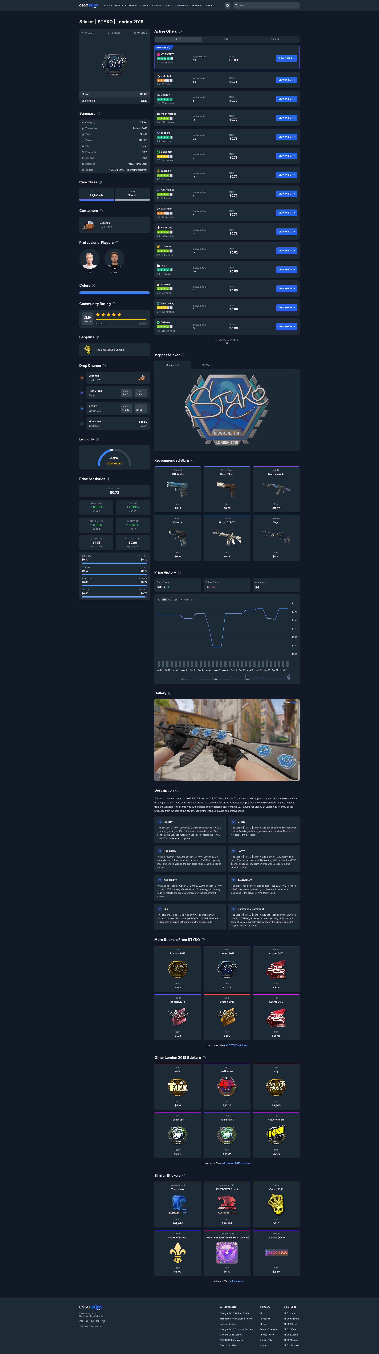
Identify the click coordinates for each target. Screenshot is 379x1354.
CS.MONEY (167, 54)
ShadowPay (167, 303)
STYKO (143, 140)
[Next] (295, 740)
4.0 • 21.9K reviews (166, 330)
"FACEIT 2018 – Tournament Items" (128, 169)
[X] (88, 1321)
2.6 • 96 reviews (165, 84)
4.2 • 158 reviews (165, 255)
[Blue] (114, 292)
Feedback (265, 1318)
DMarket (166, 322)
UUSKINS (166, 246)
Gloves (155, 5)
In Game (89, 33)
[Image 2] (229, 777)
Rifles (131, 5)
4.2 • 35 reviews (164, 179)
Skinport (165, 94)
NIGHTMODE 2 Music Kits (232, 1340)
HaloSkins (166, 227)
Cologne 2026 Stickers (231, 1334)
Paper (144, 146)
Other (207, 5)
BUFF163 (166, 75)
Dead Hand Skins (228, 1345)
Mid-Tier (119, 5)
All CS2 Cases (290, 1324)
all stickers (236, 1281)
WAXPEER (166, 208)
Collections (180, 5)
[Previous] (159, 740)
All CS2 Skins (290, 1313)
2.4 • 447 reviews (165, 217)
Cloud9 (143, 134)
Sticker (143, 122)
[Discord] (82, 1321)
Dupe (164, 265)
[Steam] (104, 1321)
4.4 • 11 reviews (164, 274)
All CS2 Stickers (291, 1318)
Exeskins (166, 170)
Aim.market (167, 189)
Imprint (263, 1345)
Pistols (107, 5)
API (261, 1313)
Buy (178, 39)
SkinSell (165, 284)
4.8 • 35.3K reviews (166, 103)
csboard (165, 132)
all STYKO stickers (236, 1045)
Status (263, 1324)
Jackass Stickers (228, 1324)
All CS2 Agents (291, 1334)
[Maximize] (296, 373)
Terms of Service (268, 1329)
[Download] (159, 776)
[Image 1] (224, 777)
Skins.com (166, 151)
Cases (167, 5)
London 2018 (140, 128)
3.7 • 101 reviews (165, 160)
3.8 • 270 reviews (165, 122)
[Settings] (228, 5)
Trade (275, 39)
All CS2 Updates (292, 1345)
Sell (227, 39)
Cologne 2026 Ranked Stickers (235, 1313)
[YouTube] (99, 1321)
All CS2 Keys (290, 1329)
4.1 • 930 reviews (165, 198)
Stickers (195, 5)
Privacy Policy (267, 1334)
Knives (143, 5)
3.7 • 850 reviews (165, 312)
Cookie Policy (267, 1340)
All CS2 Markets (291, 1340)
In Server (115, 33)
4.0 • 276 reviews (165, 236)
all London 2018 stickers (236, 1163)
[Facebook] (93, 1321)
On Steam (142, 33)
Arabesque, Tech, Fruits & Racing (236, 1318)
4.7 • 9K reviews (165, 62)
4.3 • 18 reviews (164, 141)
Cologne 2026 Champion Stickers (236, 1329)
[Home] (91, 5)
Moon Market (168, 113)
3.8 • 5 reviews (164, 293)
